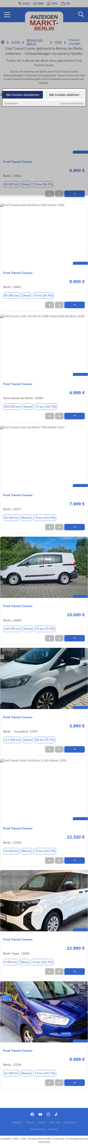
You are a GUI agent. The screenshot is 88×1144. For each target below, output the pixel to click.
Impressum (69, 1122)
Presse (30, 1122)
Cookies (53, 1129)
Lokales (41, 1122)
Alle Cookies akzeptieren (22, 94)
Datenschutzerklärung (72, 103)
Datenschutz (38, 1129)
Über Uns (54, 1122)
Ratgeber (17, 1122)
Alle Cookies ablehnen (64, 94)
